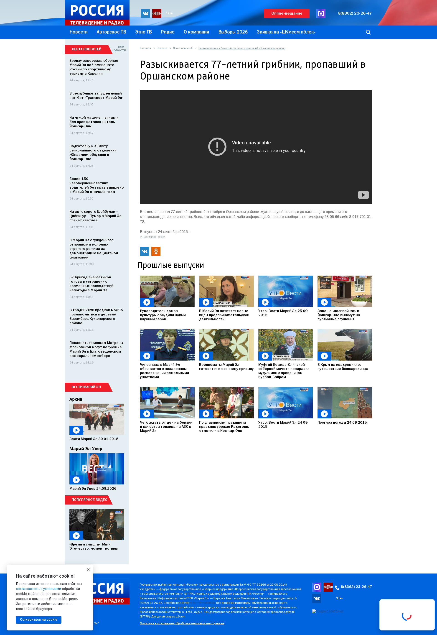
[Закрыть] (88, 569)
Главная (145, 48)
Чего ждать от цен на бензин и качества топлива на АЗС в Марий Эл (166, 427)
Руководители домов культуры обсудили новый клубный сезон (163, 315)
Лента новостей (183, 48)
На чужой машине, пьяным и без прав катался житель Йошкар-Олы (94, 122)
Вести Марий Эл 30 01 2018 (93, 439)
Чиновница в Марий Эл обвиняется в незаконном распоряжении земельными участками (164, 371)
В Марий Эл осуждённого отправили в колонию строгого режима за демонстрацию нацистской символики (93, 249)
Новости (162, 48)
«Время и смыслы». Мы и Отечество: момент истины (93, 546)
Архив (75, 399)
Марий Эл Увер (85, 448)
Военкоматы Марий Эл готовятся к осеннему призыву (226, 367)
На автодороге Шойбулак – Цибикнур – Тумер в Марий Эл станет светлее (95, 216)
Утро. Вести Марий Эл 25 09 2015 (282, 313)
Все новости (118, 48)
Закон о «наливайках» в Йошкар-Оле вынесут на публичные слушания (339, 315)
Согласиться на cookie (38, 619)
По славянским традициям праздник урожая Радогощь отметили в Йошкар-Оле (224, 427)
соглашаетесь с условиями (38, 589)
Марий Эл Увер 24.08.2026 (92, 488)
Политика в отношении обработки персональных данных (182, 623)
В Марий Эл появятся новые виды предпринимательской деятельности (224, 315)
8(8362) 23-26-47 (355, 13)
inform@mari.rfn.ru (203, 603)
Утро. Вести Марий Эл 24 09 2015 (282, 424)
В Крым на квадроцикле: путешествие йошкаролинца (343, 367)
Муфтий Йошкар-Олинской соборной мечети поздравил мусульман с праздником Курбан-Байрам (284, 371)
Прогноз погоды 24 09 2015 (342, 422)
